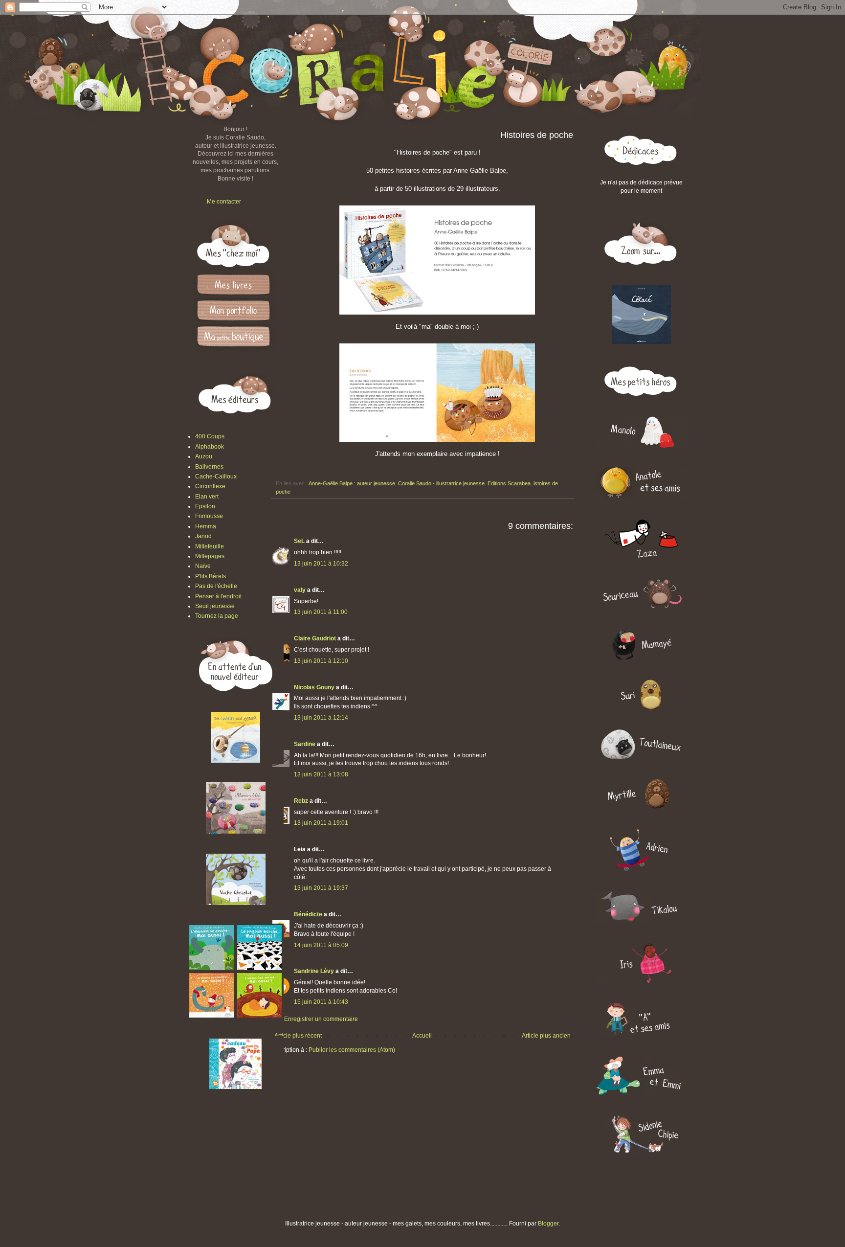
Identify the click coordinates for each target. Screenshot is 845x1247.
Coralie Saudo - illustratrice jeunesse (441, 483)
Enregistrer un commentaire (321, 1019)
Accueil (422, 1035)
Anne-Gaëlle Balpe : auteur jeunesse (352, 483)
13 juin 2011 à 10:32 (321, 563)
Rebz (301, 800)
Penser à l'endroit (218, 596)
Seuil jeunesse (215, 606)
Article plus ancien (546, 1035)
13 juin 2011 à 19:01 (321, 822)
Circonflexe (210, 486)
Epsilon (205, 506)
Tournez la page (216, 615)
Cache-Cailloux (216, 476)
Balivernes (209, 466)
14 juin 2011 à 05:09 (321, 945)
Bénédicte (308, 914)
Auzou (203, 456)
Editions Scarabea (509, 483)
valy (300, 590)
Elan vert (207, 496)
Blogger (548, 1223)
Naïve (203, 566)
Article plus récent (298, 1035)
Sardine (304, 744)
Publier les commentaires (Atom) (352, 1049)
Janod (203, 536)
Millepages (209, 556)
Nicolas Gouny (314, 687)
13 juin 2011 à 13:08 (321, 774)
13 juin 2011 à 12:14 (321, 717)
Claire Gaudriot (315, 638)
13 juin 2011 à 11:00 (321, 612)
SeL (299, 541)
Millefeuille (209, 546)
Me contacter (224, 201)
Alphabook (209, 446)
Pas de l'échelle (216, 586)
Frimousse (209, 516)
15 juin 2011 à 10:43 (321, 1001)
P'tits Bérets (210, 576)
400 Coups (209, 436)
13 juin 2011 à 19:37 (321, 887)
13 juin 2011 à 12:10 (321, 661)
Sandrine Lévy (314, 971)
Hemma (205, 526)
